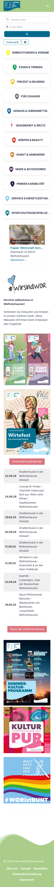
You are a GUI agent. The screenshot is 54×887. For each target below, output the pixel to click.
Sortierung (11, 42)
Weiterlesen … (18, 259)
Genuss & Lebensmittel (30, 110)
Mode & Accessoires (30, 169)
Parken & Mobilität (31, 183)
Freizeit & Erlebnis (31, 81)
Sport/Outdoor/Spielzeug (32, 212)
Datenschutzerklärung (27, 874)
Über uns (12, 868)
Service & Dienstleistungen (32, 198)
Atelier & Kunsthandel (22, 241)
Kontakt (26, 868)
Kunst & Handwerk (30, 154)
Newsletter (41, 868)
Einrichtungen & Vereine (30, 52)
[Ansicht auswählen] (25, 42)
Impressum (27, 879)
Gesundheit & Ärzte (30, 125)
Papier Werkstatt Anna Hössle (31, 248)
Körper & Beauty (30, 140)
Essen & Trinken (30, 67)
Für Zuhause (30, 96)
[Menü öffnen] (47, 6)
